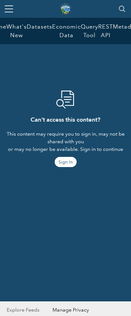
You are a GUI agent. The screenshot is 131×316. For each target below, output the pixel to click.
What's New (16, 31)
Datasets (39, 26)
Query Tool (89, 31)
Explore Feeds (23, 310)
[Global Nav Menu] (9, 9)
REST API (105, 31)
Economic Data (66, 31)
